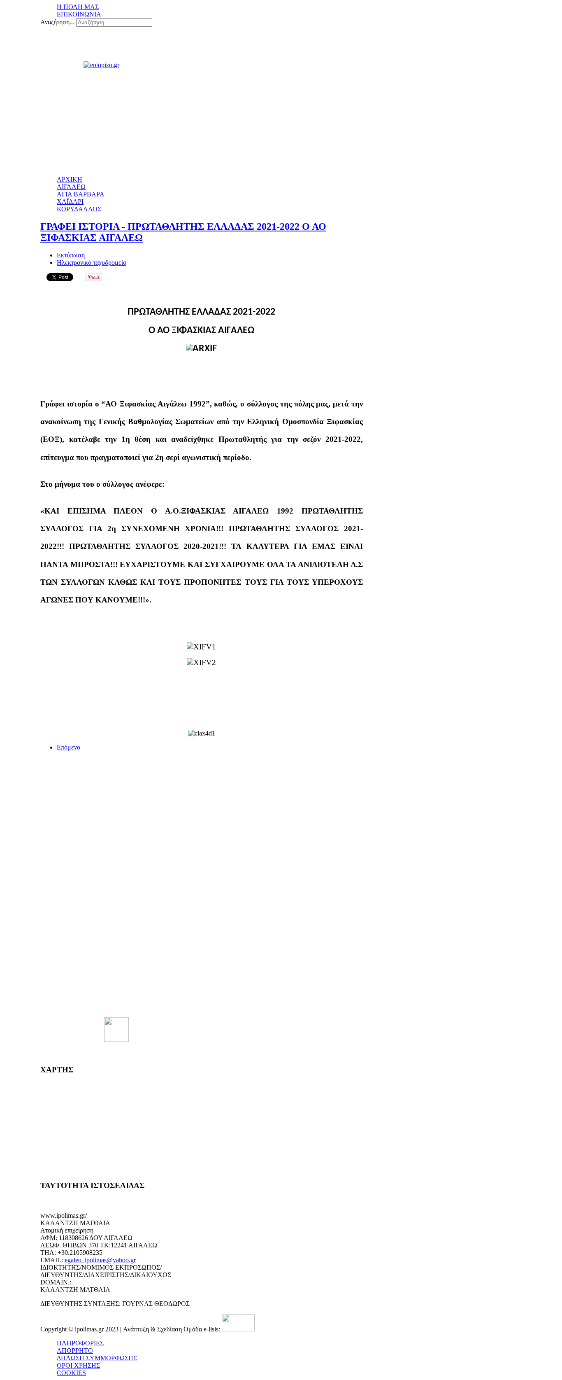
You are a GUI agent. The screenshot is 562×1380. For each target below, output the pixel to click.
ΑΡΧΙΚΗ (69, 179)
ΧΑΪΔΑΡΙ (70, 201)
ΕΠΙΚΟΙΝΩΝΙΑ (79, 14)
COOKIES (71, 1372)
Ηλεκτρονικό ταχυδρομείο (91, 262)
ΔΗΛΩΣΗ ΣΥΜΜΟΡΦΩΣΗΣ (97, 1357)
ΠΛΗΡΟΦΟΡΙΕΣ (80, 1343)
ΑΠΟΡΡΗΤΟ (75, 1350)
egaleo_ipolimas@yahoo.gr (100, 1259)
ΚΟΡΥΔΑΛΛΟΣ (79, 208)
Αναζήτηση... (57, 22)
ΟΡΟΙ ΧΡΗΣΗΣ (78, 1365)
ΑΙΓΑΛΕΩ (71, 186)
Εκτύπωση (71, 255)
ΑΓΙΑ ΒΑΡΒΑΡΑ (81, 194)
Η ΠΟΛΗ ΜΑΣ (78, 6)
